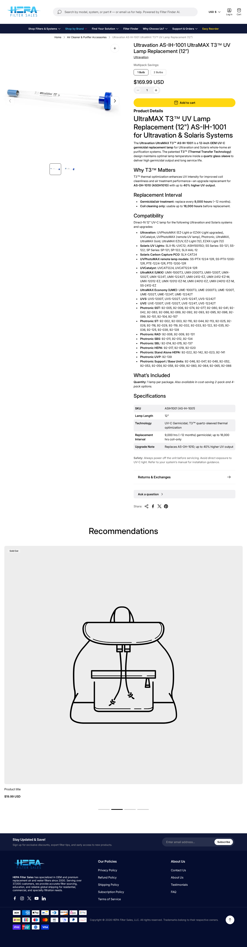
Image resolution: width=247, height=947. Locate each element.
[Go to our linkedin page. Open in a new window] (44, 898)
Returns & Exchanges (154, 477)
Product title (12, 789)
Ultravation (141, 57)
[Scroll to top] (230, 920)
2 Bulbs (158, 72)
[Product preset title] (123, 665)
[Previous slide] (10, 101)
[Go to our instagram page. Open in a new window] (22, 898)
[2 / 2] (70, 169)
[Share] (146, 506)
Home (57, 37)
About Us (177, 877)
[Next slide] (114, 101)
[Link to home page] (29, 864)
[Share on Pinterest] (166, 506)
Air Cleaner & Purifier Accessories (87, 37)
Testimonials (179, 884)
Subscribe (223, 841)
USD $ (212, 11)
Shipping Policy (108, 884)
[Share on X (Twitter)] (159, 506)
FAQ (173, 892)
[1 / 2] (55, 169)
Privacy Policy (107, 870)
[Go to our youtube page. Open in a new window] (36, 898)
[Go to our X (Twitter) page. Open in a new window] (29, 898)
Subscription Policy (111, 892)
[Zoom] (114, 48)
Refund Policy (107, 877)
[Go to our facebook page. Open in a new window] (15, 898)
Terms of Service (109, 899)
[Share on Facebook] (153, 506)
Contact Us (178, 870)
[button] (104, 809)
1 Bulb (141, 72)
